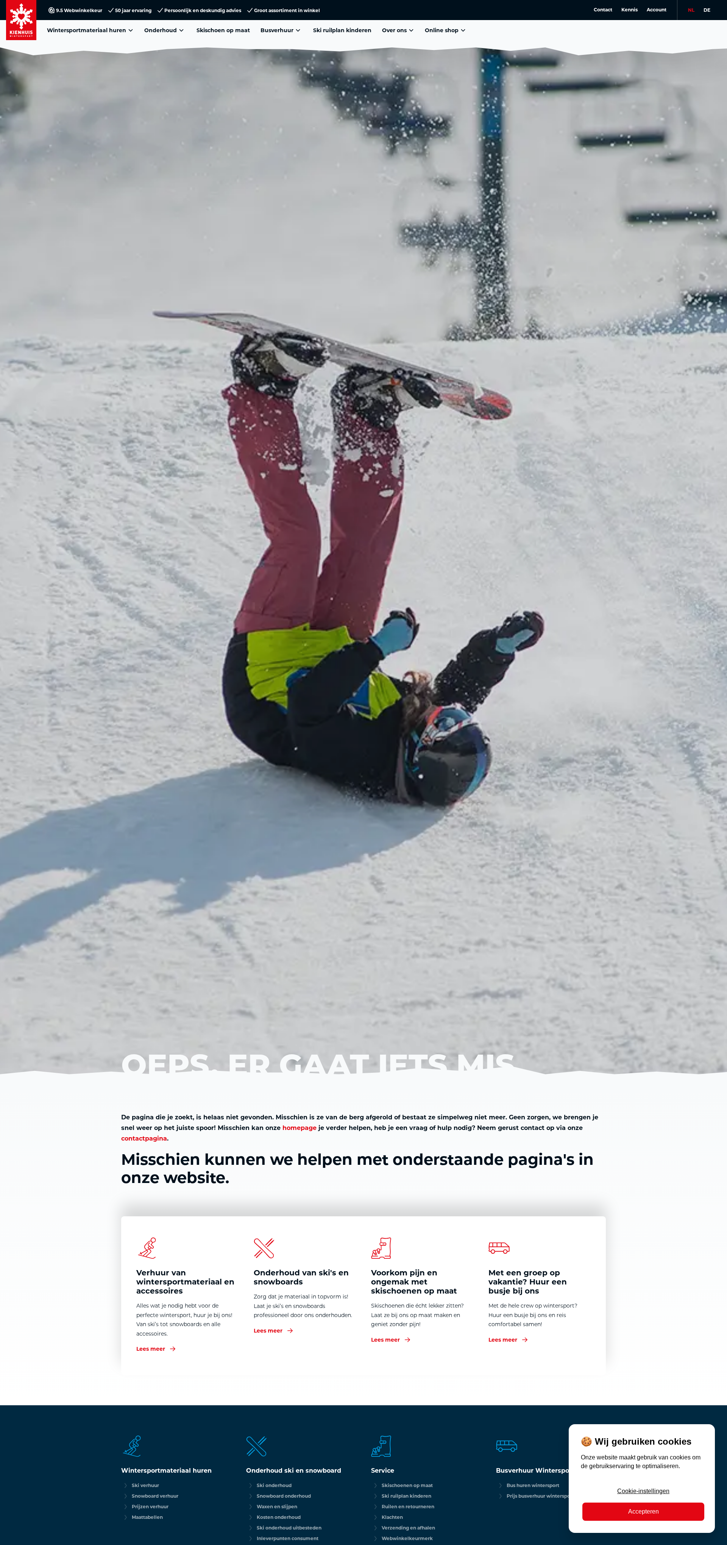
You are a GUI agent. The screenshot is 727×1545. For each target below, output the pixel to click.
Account (656, 9)
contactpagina (144, 1138)
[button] (91, 30)
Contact (603, 9)
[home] (21, 20)
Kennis (629, 9)
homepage (299, 1127)
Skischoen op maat (223, 30)
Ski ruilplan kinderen (342, 30)
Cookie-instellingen (643, 1491)
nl (691, 10)
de (707, 10)
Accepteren (643, 1511)
